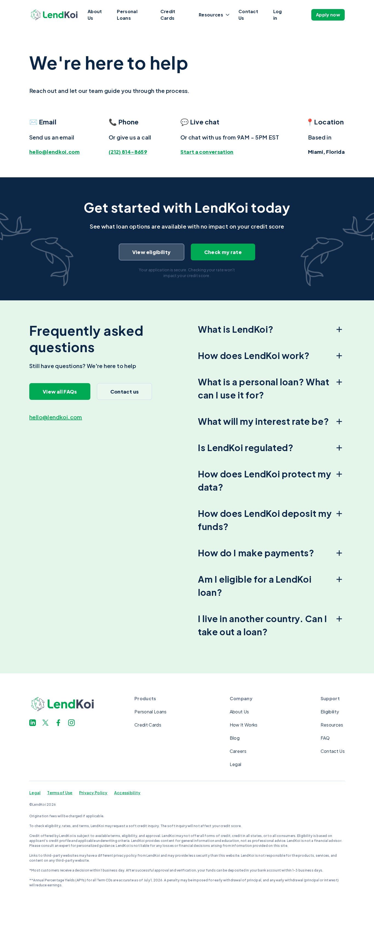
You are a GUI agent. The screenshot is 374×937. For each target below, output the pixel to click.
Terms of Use (59, 792)
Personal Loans (127, 14)
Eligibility (330, 711)
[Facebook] (58, 722)
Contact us (124, 391)
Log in (277, 14)
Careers (238, 751)
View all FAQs (60, 391)
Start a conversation (207, 152)
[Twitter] (45, 723)
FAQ (325, 738)
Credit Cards (168, 14)
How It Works (244, 725)
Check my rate (223, 252)
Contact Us (248, 14)
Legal (235, 764)
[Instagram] (71, 722)
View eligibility (151, 252)
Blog (235, 738)
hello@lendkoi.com (54, 152)
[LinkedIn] (32, 722)
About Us (95, 14)
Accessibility (127, 792)
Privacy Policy (93, 792)
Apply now (328, 15)
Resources (211, 15)
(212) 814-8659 (128, 152)
